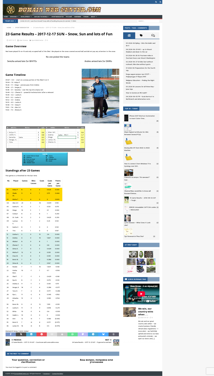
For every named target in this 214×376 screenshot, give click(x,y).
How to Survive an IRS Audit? (136, 93)
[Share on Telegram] (93, 334)
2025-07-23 (144, 317)
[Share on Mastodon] (83, 334)
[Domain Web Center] (54, 14)
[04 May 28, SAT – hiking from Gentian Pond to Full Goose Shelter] (133, 254)
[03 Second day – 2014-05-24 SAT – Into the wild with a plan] (151, 269)
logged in (18, 367)
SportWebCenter (57, 17)
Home (6, 17)
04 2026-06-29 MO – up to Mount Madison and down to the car (139, 50)
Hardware (77, 17)
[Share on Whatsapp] (72, 334)
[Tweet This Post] (21, 334)
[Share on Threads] (114, 334)
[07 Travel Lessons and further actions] (141, 269)
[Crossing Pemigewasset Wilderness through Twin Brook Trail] (141, 254)
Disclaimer (46, 374)
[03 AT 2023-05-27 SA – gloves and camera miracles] (151, 261)
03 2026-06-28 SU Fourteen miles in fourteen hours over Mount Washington (140, 56)
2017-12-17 (12, 40)
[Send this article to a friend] (52, 334)
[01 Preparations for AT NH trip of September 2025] (141, 261)
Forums (86, 17)
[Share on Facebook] (11, 334)
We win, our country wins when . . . (145, 311)
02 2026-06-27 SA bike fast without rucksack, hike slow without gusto (139, 62)
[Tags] (141, 35)
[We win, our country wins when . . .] (129, 323)
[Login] (156, 2)
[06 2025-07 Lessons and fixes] (131, 269)
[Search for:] (148, 21)
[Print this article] (62, 334)
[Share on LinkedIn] (31, 334)
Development (25, 17)
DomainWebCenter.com (21, 374)
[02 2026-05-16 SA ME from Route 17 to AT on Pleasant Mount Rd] (131, 261)
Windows (13, 17)
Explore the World (40, 17)
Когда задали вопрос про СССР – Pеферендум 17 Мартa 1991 (138, 75)
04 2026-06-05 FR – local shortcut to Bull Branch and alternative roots (140, 97)
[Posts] (129, 35)
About (93, 17)
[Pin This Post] (41, 334)
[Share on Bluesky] (103, 334)
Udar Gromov (23, 40)
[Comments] (153, 35)
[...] (154, 338)
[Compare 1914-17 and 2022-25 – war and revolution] (148, 254)
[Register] (160, 2)
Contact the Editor (57, 374)
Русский (69, 17)
